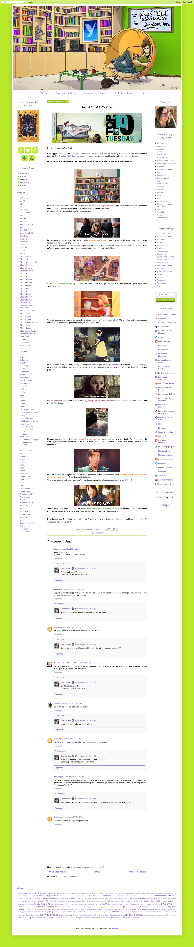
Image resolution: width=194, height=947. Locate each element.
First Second (24, 337)
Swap (146, 915)
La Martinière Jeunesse (29, 412)
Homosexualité (163, 178)
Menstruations (151, 907)
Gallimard (23, 357)
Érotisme (136, 918)
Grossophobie (162, 251)
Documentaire (36, 898)
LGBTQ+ (160, 187)
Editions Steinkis (26, 319)
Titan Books (24, 529)
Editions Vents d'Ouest (28, 322)
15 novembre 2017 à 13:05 (74, 777)
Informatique (55, 904)
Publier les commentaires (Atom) (70, 877)
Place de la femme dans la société (146, 909)
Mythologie (31, 909)
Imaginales (21, 904)
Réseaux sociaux (126, 912)
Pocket (22, 500)
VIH (158, 221)
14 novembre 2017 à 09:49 (73, 589)
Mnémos (23, 462)
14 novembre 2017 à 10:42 (85, 644)
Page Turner (103, 909)
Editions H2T (25, 274)
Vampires (111, 918)
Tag (168, 915)
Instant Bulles (65, 904)
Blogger (115, 929)
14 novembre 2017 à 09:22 (70, 549)
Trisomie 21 (58, 918)
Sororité (160, 215)
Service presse (49, 914)
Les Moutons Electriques (29, 440)
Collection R (106, 896)
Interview (84, 904)
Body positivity (162, 158)
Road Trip (80, 912)
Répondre (58, 558)
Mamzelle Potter (164, 451)
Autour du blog (123, 92)
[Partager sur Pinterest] (117, 529)
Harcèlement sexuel (165, 260)
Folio (21, 348)
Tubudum (162, 476)
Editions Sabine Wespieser (26, 307)
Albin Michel (24, 210)
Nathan (22, 471)
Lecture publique (154, 904)
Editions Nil (24, 291)
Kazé (22, 398)
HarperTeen (24, 377)
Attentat (124, 893)
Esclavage (161, 248)
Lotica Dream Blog (165, 432)
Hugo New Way (26, 380)
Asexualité (161, 149)
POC (159, 198)
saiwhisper (58, 777)
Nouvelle (64, 909)
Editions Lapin (25, 285)
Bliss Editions (25, 230)
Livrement (162, 428)
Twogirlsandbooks (165, 480)
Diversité (28, 898)
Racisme (160, 269)
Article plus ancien (137, 872)
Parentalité (121, 909)
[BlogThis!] (109, 529)
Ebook (75, 898)
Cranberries (66, 569)
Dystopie (51, 898)
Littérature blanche (29, 907)
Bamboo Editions (26, 224)
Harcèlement (162, 254)
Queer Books (56, 912)
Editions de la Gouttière (29, 331)
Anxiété (160, 242)
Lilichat (57, 703)
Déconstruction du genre (166, 164)
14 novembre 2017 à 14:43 (85, 720)
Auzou (22, 221)
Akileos (22, 207)
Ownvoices (161, 193)
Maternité (142, 907)
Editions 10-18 (25, 256)
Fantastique (144, 898)
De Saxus (23, 248)
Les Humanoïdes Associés (26, 431)
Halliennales (95, 901)
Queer (159, 209)
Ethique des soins (123, 898)
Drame (44, 898)
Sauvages (162, 472)
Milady (22, 459)
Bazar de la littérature (167, 323)
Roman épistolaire (104, 912)
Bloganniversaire (52, 896)
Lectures (166, 903)
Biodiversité (21, 896)
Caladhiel (24, 173)
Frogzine (136, 156)
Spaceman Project (27, 523)
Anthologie (95, 893)
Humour (170, 901)
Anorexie (160, 240)
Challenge (83, 896)
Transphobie (162, 283)
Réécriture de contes (149, 912)
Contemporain (160, 896)
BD (175, 893)
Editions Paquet (26, 297)
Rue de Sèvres (25, 514)
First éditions (24, 340)
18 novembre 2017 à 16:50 (72, 817)
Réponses (61, 564)
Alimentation (69, 893)
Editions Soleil (25, 316)
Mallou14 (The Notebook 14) (65, 663)
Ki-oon (22, 404)
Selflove (37, 915)
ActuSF (22, 201)
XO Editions (24, 532)
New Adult (47, 909)
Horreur (163, 901)
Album (62, 893)
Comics (114, 896)
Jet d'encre (24, 389)
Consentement (138, 896)
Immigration (29, 904)
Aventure (170, 893)
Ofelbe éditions (25, 477)
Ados (37, 893)
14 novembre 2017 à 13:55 (71, 703)
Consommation (148, 896)
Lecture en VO (143, 904)
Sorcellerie (87, 915)
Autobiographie (161, 893)
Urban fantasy (95, 918)
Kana (22, 395)
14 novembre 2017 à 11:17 (87, 663)
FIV (158, 172)
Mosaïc (22, 465)
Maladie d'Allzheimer (111, 907)
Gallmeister (24, 360)
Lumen (22, 448)
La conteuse (163, 350)
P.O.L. (22, 482)
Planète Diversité (165, 468)
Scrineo (23, 520)
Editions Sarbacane (27, 311)
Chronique (88, 92)
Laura (56, 549)
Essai (115, 898)
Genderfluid (61, 901)
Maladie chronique (97, 907)
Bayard (22, 227)
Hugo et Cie (24, 383)
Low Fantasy (85, 907)
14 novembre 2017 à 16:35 (85, 756)
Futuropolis (24, 354)
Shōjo (81, 915)
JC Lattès (23, 386)
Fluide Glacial (25, 346)
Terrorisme (161, 280)
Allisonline (162, 318)
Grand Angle (24, 366)
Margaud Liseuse (165, 455)
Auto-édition (24, 219)
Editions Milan (25, 288)
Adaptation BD (22, 893)
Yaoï (119, 918)
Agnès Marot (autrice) (167, 314)
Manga (122, 907)
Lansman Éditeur (26, 418)
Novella (77, 909)
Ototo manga (25, 479)
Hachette (23, 375)
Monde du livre (162, 907)
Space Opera (110, 915)
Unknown (58, 627)
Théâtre (25, 918)
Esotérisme (108, 898)
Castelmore (24, 239)
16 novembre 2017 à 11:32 (85, 799)
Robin (23, 185)
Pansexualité (162, 201)
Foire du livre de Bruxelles (167, 898)
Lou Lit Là (162, 436)
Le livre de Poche (26, 427)
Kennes (23, 401)
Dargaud (23, 245)
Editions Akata (25, 259)
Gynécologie (86, 901)
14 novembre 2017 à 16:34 (72, 739)
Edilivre (22, 253)
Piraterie (128, 909)
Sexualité (161, 212)
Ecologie (160, 166)
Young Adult (126, 917)
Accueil (44, 92)
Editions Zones (25, 328)
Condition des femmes (166, 161)
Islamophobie (162, 263)
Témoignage (79, 918)
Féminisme (161, 175)
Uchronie (87, 918)
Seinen (31, 915)
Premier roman (33, 912)
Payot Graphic (25, 488)
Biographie (29, 896)
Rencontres (71, 912)
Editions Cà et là (26, 268)
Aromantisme (162, 146)
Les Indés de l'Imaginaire (25, 436)
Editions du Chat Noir (28, 334)
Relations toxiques (164, 271)
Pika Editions (25, 497)
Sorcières (95, 915)
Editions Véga (25, 325)
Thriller (19, 918)
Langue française (116, 904)
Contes (170, 896)
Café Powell (163, 327)
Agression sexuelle (164, 237)
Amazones (76, 893)
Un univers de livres (166, 484)
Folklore (33, 901)
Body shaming (162, 245)
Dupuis (22, 250)
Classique (98, 896)
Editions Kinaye (26, 280)
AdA (21, 204)
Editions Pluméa (26, 300)
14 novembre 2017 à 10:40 (85, 569)
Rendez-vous (146, 92)
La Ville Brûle (25, 415)
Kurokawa (23, 407)
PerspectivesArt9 (26, 494)
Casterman (24, 242)
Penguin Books (25, 491)
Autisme (160, 152)
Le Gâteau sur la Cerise (29, 421)
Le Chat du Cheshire (166, 373)
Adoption (31, 893)
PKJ (21, 485)
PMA (159, 195)
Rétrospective (137, 912)
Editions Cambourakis (28, 262)
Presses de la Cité (27, 503)
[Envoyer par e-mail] (106, 529)
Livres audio (76, 907)
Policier (163, 909)
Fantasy (153, 898)
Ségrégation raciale (154, 915)
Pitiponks (162, 463)
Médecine (40, 909)
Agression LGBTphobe (166, 234)
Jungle (22, 392)
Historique (143, 901)
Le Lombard (24, 424)
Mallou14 (24, 182)
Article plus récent (57, 872)
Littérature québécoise (63, 907)
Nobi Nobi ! (24, 474)
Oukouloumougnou (165, 459)
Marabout (23, 453)
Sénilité (163, 915)
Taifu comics (24, 526)
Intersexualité (162, 184)
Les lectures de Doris (167, 394)
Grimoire (68, 901)
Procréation (42, 912)
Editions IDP (24, 277)
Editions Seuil (25, 314)
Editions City (24, 265)
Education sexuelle (164, 169)
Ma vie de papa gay (166, 447)
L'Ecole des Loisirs (27, 410)
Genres (104, 92)
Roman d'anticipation (91, 912)
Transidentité (162, 218)
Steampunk (119, 915)
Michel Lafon (25, 456)
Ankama (23, 216)
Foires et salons (23, 901)
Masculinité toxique (164, 266)
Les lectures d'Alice (166, 384)
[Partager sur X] (111, 529)
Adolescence (162, 143)
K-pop (100, 904)
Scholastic (24, 517)
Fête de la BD (51, 901)
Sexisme (160, 274)
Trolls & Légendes (68, 918)
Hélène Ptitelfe (164, 346)
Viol (158, 286)
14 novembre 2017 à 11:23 (85, 683)
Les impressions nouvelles (26, 444)
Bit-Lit (44, 896)
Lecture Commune (130, 904)
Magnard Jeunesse (27, 451)
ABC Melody (24, 198)
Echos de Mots (164, 341)
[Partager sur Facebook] (114, 529)
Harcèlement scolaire (165, 257)
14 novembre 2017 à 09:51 (72, 627)
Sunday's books (133, 914)
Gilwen (23, 179)
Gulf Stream (24, 372)
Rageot (22, 509)
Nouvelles (70, 909)
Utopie (103, 918)
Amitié (83, 893)
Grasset (23, 369)
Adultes (43, 893)
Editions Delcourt (26, 271)
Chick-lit (91, 896)
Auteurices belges (134, 893)
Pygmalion (24, 506)
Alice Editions (25, 213)
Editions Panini (25, 294)
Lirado (160, 424)
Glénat (22, 363)
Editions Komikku (26, 282)
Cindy (23, 176)
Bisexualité (161, 155)
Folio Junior (24, 351)
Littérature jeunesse (45, 907)
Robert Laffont (25, 512)
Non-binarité (162, 190)
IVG (158, 181)
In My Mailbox (42, 903)
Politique (169, 909)
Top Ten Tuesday (97, 533)
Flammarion (24, 343)
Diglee (160, 337)
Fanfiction (136, 898)
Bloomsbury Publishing (28, 233)
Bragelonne (24, 236)
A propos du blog (65, 92)
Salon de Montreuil (163, 912)
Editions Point (25, 303)
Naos (22, 468)
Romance (115, 912)
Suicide (160, 277)
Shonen (76, 915)
